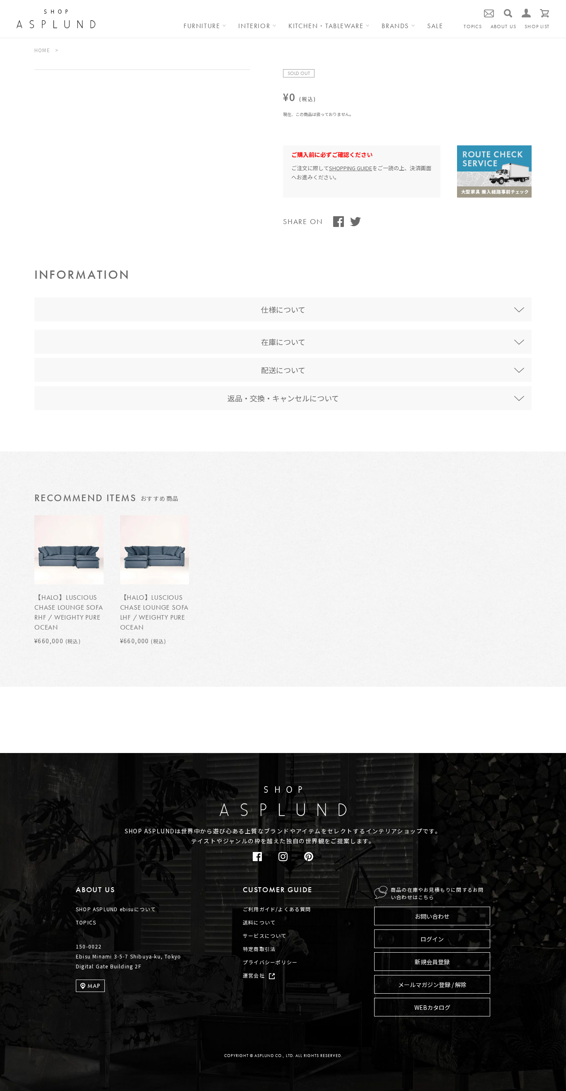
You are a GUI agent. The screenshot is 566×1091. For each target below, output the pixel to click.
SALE (435, 26)
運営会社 (254, 975)
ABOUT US (504, 26)
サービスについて (265, 935)
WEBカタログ (432, 1007)
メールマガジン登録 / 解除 (432, 984)
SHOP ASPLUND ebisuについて (116, 908)
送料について (259, 922)
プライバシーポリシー (270, 961)
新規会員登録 (432, 962)
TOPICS (473, 26)
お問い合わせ (432, 916)
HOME (42, 49)
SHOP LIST (537, 26)
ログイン (432, 939)
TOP (537, 759)
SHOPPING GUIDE (350, 168)
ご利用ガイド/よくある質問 (277, 908)
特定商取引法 (259, 948)
